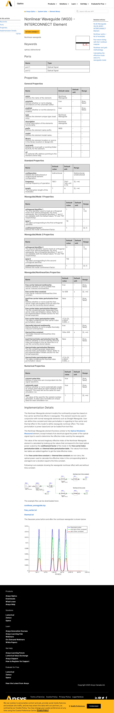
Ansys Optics (30, 11)
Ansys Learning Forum (15, 653)
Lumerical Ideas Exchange (17, 656)
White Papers (11, 642)
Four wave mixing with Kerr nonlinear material (100, 42)
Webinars (10, 637)
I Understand (93, 706)
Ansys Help (10, 604)
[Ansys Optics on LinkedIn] (96, 697)
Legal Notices (77, 697)
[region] (57, 706)
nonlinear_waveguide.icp (35, 505)
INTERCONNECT (32, 32)
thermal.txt (29, 515)
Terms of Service (37, 697)
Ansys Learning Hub (14, 634)
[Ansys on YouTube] (99, 697)
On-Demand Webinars (15, 640)
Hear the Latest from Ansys (17, 683)
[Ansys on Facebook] (106, 697)
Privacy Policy (65, 697)
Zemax (9, 618)
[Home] (14, 6)
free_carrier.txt (30, 510)
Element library (55, 11)
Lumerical (10, 615)
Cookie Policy (52, 697)
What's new (11, 602)
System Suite (42, 11)
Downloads (10, 599)
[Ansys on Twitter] (103, 697)
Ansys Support (12, 658)
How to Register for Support (17, 661)
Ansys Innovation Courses (17, 631)
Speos (8, 621)
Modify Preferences (78, 706)
